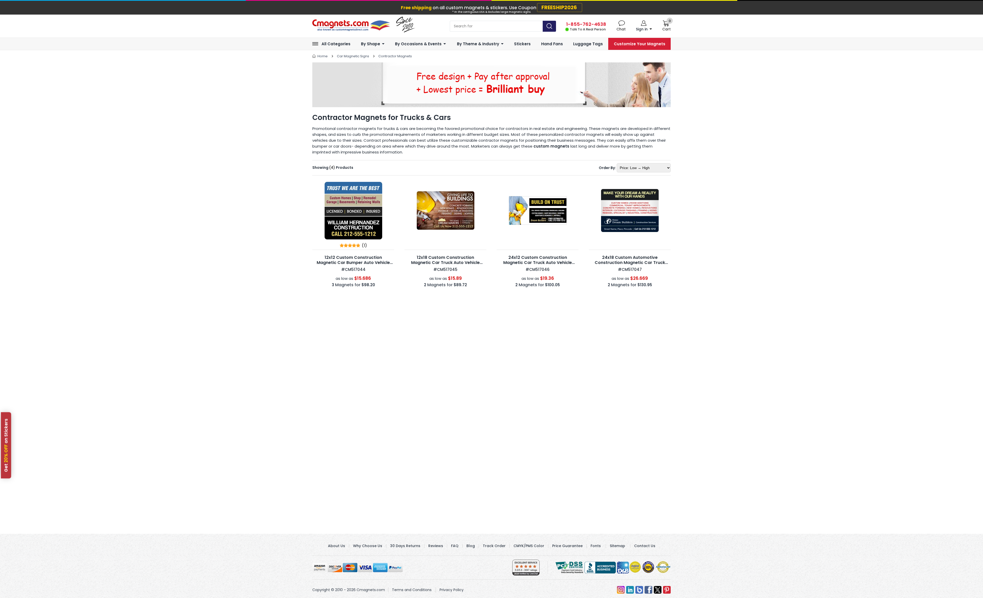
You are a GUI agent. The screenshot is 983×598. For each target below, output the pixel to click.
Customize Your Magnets (639, 44)
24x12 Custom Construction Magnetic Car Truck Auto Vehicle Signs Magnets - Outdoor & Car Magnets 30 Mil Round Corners (537, 265)
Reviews (435, 545)
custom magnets (551, 146)
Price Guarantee (567, 545)
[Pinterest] (667, 590)
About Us (336, 545)
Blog (470, 545)
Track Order (494, 545)
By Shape (370, 44)
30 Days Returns (405, 545)
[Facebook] (648, 590)
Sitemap (617, 545)
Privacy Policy (452, 589)
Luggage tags (588, 44)
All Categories (336, 44)
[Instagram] (621, 590)
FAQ (454, 545)
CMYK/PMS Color (529, 545)
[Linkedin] (630, 590)
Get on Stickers (6, 445)
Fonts (596, 545)
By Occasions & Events (418, 44)
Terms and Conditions (412, 589)
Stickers (522, 44)
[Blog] (639, 590)
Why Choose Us (367, 545)
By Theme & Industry (478, 44)
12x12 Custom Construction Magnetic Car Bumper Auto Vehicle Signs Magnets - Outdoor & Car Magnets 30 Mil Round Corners (353, 265)
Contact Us (644, 545)
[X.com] (657, 590)
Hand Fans (552, 44)
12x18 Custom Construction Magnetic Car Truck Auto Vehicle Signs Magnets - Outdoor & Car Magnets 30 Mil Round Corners (445, 265)
